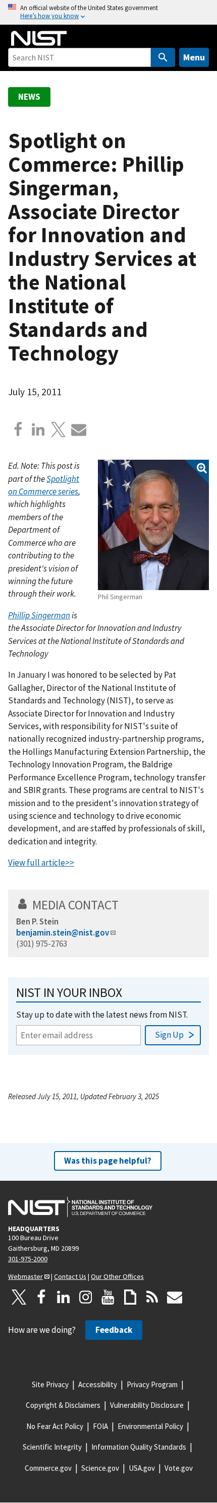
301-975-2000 (27, 1258)
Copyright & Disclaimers (63, 1405)
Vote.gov (179, 1468)
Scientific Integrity (52, 1447)
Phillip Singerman (39, 615)
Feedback (113, 1329)
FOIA (100, 1426)
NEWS (29, 96)
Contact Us (70, 1276)
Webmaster (25, 1276)
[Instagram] (86, 1297)
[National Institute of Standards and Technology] (80, 1207)
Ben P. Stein (37, 921)
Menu (194, 57)
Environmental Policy (150, 1426)
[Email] (79, 429)
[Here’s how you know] (108, 12)
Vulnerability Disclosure (147, 1405)
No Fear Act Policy (54, 1426)
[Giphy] (130, 1297)
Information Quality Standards (138, 1447)
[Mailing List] (175, 1297)
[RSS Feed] (152, 1297)
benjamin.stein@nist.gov (62, 932)
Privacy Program (152, 1384)
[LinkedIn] (63, 1297)
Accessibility (97, 1384)
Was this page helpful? (107, 1160)
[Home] (39, 38)
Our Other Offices (117, 1276)
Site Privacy (50, 1384)
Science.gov (100, 1468)
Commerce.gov (48, 1468)
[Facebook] (18, 429)
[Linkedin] (38, 429)
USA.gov (142, 1468)
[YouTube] (108, 1297)
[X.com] (58, 429)
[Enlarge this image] (153, 525)
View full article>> (41, 862)
